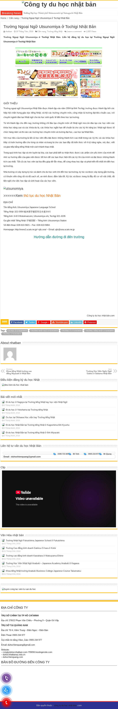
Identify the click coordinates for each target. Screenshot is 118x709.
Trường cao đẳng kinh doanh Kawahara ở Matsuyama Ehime (34, 555)
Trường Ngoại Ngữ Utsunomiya (20, 37)
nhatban (8, 31)
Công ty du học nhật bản (98, 315)
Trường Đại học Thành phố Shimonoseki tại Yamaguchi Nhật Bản (52, 13)
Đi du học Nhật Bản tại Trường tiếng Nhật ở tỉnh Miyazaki (32, 432)
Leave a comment (74, 31)
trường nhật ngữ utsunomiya (44, 331)
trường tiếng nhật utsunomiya (100, 331)
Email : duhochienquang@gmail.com (22, 456)
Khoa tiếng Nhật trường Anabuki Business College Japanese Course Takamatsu (43, 571)
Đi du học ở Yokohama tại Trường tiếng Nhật (27, 409)
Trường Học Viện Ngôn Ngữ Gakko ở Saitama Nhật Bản (99, 371)
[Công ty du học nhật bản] (59, 3)
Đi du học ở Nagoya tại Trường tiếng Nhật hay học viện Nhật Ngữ (36, 402)
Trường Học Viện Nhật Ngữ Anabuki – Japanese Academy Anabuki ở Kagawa (42, 563)
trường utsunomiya (12, 334)
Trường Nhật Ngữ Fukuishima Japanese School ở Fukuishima (35, 540)
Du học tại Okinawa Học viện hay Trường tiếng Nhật (30, 417)
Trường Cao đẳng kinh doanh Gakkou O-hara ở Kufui (31, 548)
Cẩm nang (14, 18)
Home (3, 18)
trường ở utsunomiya (72, 331)
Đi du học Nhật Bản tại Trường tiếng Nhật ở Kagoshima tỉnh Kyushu (37, 425)
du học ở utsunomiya (17, 331)
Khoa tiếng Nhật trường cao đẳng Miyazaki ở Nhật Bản (19, 371)
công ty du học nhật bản (65, 705)
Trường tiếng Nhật (54, 31)
